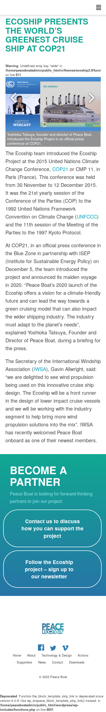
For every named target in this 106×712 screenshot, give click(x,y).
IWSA (40, 368)
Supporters (24, 662)
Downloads (77, 662)
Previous (14, 98)
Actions (83, 655)
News (42, 662)
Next (92, 98)
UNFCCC (87, 216)
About (31, 655)
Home (17, 655)
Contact (57, 662)
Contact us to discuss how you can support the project (52, 528)
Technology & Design (56, 655)
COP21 (60, 168)
